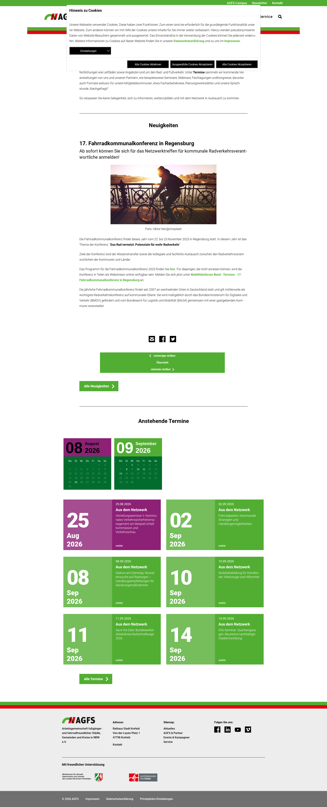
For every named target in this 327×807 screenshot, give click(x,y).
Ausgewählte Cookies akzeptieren (192, 64)
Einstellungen (88, 51)
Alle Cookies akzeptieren (237, 64)
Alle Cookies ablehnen (148, 64)
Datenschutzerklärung (189, 41)
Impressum (232, 41)
